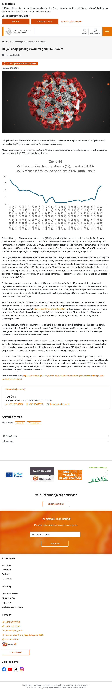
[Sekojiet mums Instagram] (22, 669)
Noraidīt (15, 21)
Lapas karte (7, 602)
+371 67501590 (12, 622)
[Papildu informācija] (15, 644)
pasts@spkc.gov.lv (13, 630)
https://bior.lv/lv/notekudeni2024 (49, 309)
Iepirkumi (6, 569)
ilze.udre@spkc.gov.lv (59, 404)
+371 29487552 (36, 404)
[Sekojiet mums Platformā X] (16, 669)
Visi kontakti (15, 652)
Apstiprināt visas (44, 21)
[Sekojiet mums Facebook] (4, 669)
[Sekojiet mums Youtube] (10, 669)
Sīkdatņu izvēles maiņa (12, 607)
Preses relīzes (34, 423)
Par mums (6, 578)
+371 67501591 (12, 639)
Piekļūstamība (8, 598)
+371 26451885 (12, 626)
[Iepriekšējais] (5, 474)
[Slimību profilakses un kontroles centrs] (17, 31)
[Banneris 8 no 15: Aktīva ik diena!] (98, 474)
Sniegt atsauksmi (56, 504)
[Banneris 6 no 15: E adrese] (42, 474)
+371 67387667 (16, 404)
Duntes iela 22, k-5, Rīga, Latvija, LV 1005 (24, 635)
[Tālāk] (106, 474)
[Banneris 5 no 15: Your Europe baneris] (14, 474)
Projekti (5, 574)
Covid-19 (20, 423)
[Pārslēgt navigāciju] (107, 31)
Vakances (6, 565)
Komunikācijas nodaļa (16, 389)
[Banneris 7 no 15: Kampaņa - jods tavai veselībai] (70, 474)
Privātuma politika (10, 593)
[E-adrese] (7, 644)
